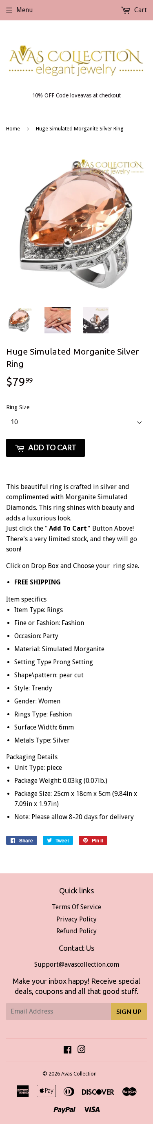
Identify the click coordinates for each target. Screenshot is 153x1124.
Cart (140, 10)
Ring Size (17, 407)
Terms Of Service (76, 907)
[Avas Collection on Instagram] (82, 1050)
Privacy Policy (76, 919)
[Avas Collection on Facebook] (67, 1050)
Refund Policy (76, 931)
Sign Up (129, 1011)
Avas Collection (79, 1074)
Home (13, 129)
